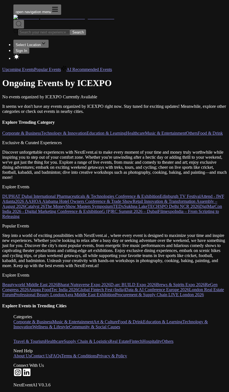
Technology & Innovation (64, 133)
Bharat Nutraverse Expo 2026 (84, 284)
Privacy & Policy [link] (112, 355)
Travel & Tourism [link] (29, 341)
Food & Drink (210, 133)
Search (78, 32)
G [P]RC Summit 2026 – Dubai (130, 211)
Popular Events (47, 69)
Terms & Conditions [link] (79, 355)
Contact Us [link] (41, 355)
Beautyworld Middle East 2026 (30, 284)
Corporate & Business (21, 133)
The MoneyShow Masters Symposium (79, 206)
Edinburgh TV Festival (180, 196)
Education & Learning (106, 133)
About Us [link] (22, 355)
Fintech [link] (135, 341)
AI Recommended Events (89, 69)
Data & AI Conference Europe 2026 (157, 289)
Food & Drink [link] (130, 321)
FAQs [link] (56, 355)
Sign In (21, 51)
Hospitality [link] (152, 341)
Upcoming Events (18, 69)
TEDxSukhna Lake (130, 206)
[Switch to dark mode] (120, 57)
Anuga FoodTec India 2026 (53, 289)
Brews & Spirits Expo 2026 (180, 284)
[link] (17, 375)
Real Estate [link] (119, 341)
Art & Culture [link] (105, 321)
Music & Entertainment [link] (72, 321)
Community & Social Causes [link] (94, 326)
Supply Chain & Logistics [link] (86, 341)
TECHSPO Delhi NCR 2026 (173, 206)
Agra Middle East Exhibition (89, 294)
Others (192, 133)
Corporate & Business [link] (32, 321)
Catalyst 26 (35, 206)
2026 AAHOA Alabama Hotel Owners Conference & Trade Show (74, 201)
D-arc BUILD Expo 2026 (133, 284)
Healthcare (135, 133)
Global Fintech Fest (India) (101, 289)
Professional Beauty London (39, 294)
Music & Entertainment (165, 133)
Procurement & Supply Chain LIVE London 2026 (159, 294)
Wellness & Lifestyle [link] (50, 326)
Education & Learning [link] (162, 321)
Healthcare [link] (54, 341)
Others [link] (167, 341)
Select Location (28, 45)
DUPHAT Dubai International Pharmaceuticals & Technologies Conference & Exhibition (81, 196)
